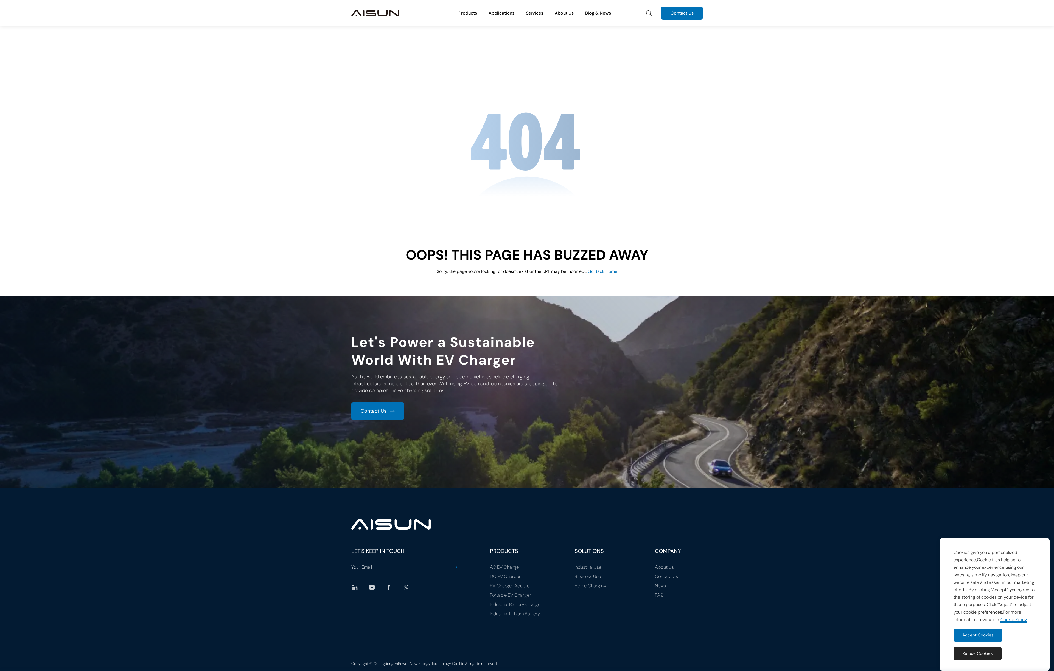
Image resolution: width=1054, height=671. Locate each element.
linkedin (354, 587)
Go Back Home (602, 271)
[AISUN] (375, 13)
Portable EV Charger (510, 595)
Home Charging (590, 586)
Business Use (587, 576)
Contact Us (682, 13)
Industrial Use (587, 567)
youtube (371, 587)
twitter (406, 587)
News (660, 586)
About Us (564, 13)
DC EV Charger (505, 576)
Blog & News (598, 13)
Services (534, 13)
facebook (389, 587)
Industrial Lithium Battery (515, 614)
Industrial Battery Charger (516, 604)
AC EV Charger (505, 567)
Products (468, 13)
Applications (501, 13)
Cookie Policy (1013, 619)
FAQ (659, 595)
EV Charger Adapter (510, 586)
